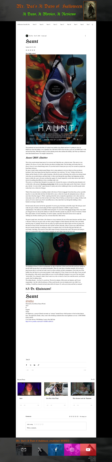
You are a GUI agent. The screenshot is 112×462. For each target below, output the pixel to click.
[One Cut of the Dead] (56, 389)
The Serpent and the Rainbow (82, 398)
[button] (92, 24)
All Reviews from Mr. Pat (23, 24)
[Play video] (56, 337)
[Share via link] (38, 365)
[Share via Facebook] (26, 365)
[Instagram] (72, 449)
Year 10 (69, 24)
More (81, 24)
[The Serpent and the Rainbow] (82, 389)
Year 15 (34, 24)
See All (93, 379)
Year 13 (48, 24)
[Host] (29, 389)
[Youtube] (88, 449)
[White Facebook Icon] (55, 449)
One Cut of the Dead (52, 398)
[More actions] (85, 36)
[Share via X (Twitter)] (30, 365)
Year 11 (62, 24)
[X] (39, 449)
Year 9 (75, 24)
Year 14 (41, 24)
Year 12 (55, 24)
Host (21, 398)
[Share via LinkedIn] (34, 365)
